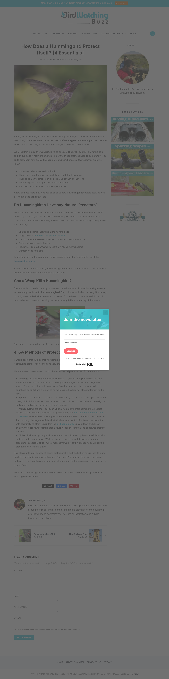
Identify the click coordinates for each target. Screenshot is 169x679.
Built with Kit (84, 364)
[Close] (105, 312)
